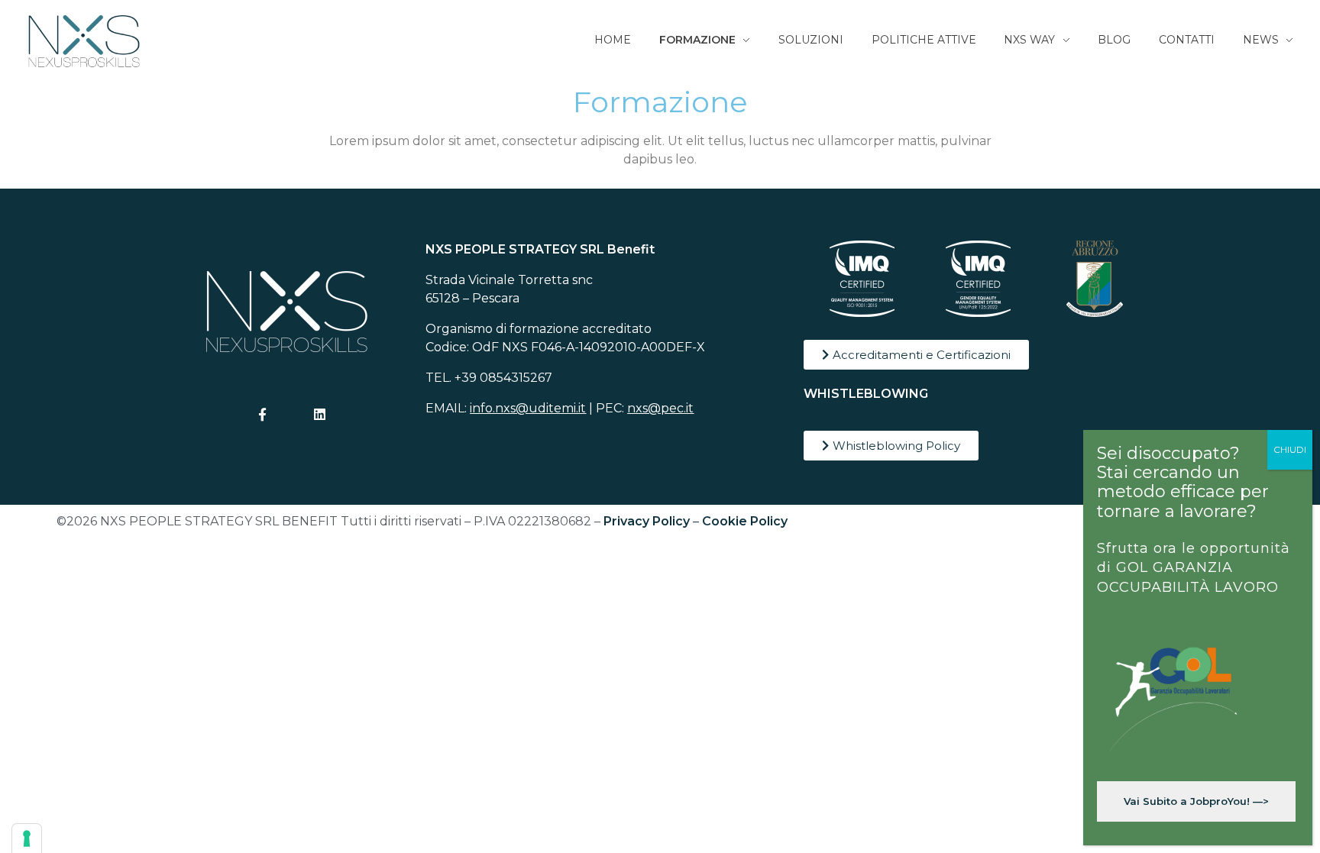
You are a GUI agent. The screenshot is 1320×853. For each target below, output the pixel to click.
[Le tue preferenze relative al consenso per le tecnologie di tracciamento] (26, 838)
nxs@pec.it (660, 408)
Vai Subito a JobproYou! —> (1196, 801)
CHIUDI (1289, 449)
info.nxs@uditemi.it (528, 408)
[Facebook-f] (262, 414)
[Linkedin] (319, 414)
